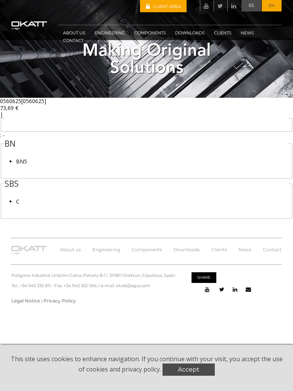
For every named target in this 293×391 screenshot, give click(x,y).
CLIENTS (223, 33)
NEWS (247, 33)
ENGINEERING (110, 33)
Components (147, 249)
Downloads (187, 249)
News (244, 249)
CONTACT (73, 40)
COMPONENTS (150, 33)
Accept (189, 369)
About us (70, 249)
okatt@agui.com (133, 285)
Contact (272, 249)
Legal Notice (25, 301)
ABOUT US (74, 33)
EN (272, 5)
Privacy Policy (59, 301)
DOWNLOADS (190, 33)
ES (251, 5)
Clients (219, 249)
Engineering (106, 249)
